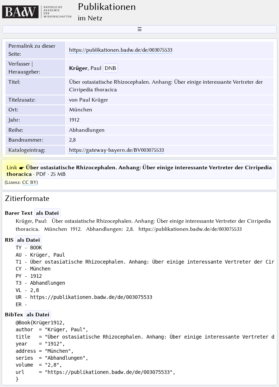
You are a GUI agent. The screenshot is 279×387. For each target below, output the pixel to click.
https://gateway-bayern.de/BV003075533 (116, 150)
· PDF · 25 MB (139, 170)
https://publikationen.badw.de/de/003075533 (120, 50)
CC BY (29, 182)
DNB (110, 68)
